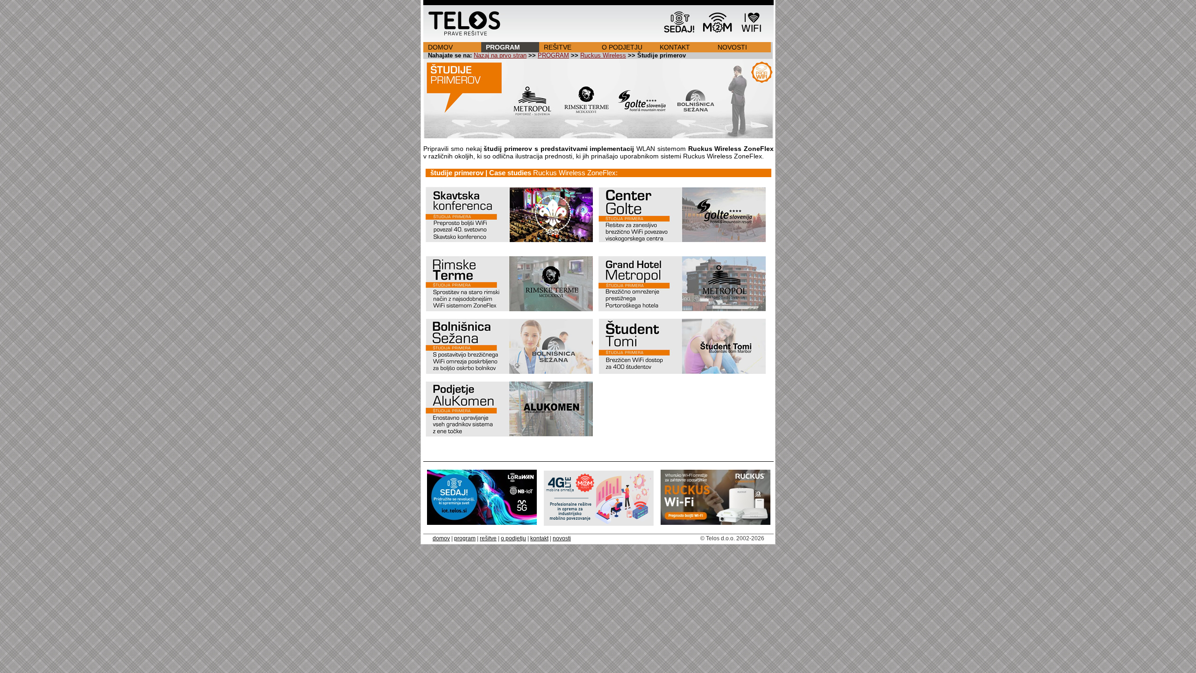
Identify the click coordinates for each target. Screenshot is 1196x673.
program (465, 538)
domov (441, 538)
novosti (562, 538)
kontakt (539, 538)
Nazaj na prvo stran (500, 55)
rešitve (488, 538)
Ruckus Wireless (603, 55)
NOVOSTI (732, 47)
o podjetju (513, 538)
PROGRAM (503, 47)
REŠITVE (557, 47)
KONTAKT (675, 47)
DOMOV (440, 47)
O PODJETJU (622, 47)
